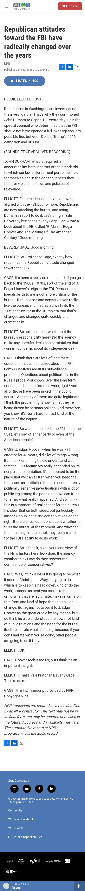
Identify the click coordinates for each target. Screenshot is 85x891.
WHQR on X (15, 828)
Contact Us (15, 810)
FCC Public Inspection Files (25, 837)
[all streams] (79, 886)
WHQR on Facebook (21, 819)
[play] (6, 886)
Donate (72, 6)
